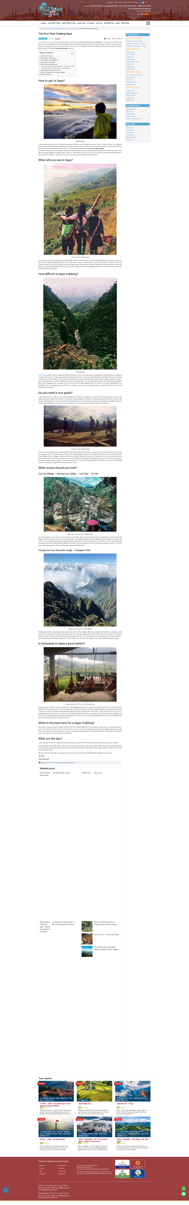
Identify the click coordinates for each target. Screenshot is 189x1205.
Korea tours (129, 132)
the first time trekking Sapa (57, 762)
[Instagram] (149, 2)
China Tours (129, 127)
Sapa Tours (129, 57)
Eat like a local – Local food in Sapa (106, 934)
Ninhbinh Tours (130, 59)
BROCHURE (125, 23)
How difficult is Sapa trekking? (49, 60)
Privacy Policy (127, 2)
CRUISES (91, 23)
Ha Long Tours (130, 54)
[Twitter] (143, 2)
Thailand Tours (130, 114)
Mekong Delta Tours (132, 93)
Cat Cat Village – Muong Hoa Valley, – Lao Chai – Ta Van (58, 66)
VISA (118, 23)
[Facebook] (140, 2)
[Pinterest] (146, 2)
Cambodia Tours (131, 109)
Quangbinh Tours (131, 82)
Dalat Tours (129, 80)
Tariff (115, 2)
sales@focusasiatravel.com (50, 1190)
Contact (120, 2)
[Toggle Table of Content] (71, 53)
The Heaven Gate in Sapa (61, 773)
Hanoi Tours (129, 64)
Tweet (51, 38)
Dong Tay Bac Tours (132, 61)
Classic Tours (130, 52)
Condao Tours (130, 98)
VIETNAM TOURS (54, 23)
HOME (44, 23)
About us (42, 1165)
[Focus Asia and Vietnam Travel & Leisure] (50, 9)
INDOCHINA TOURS (69, 23)
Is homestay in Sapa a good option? (51, 70)
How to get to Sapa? (47, 56)
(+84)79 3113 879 (45, 1195)
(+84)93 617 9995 (56, 1195)
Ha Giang (60, 1131)
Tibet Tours (129, 139)
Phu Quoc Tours (131, 95)
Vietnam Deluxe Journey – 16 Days (136, 46)
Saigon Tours (130, 90)
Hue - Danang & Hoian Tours (134, 75)
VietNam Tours (49, 1100)
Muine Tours (130, 100)
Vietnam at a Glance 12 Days (134, 41)
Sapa (40, 42)
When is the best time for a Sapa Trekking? (53, 72)
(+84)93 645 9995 (56, 1188)
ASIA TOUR (82, 23)
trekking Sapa (70, 762)
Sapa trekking (42, 375)
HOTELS (99, 23)
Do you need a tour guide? (48, 62)
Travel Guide (62, 1171)
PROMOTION (109, 23)
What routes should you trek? (49, 64)
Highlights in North (49, 1098)
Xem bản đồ (65, 1188)
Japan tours (129, 130)
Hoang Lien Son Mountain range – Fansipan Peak (56, 68)
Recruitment (62, 1174)
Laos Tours (129, 111)
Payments (135, 2)
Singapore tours (131, 137)
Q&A (41, 1171)
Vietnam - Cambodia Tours (134, 118)
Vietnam (50, 42)
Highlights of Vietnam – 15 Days (135, 43)
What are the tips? (46, 74)
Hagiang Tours (130, 66)
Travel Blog (109, 2)
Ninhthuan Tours (131, 84)
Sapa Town (98, 773)
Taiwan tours (130, 135)
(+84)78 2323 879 (45, 1188)
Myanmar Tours (130, 116)
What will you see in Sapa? (48, 58)
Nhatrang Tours (130, 77)
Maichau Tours (130, 69)
